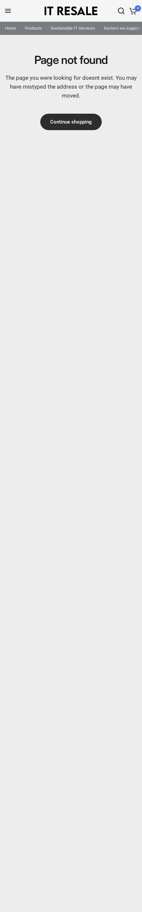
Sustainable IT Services (73, 28)
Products (33, 28)
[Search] (121, 11)
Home (10, 28)
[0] (132, 11)
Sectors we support (122, 28)
